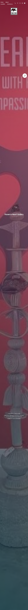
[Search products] (25, 75)
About (7, 2)
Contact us (10, 4)
